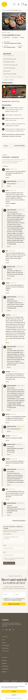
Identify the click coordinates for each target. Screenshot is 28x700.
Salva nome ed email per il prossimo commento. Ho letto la (14, 559)
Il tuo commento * (7, 534)
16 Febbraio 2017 (20, 296)
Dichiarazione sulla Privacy (17, 698)
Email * (5, 552)
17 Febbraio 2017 (11, 250)
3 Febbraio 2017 (14, 458)
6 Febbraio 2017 (19, 444)
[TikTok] (13, 630)
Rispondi (7, 177)
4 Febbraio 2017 (14, 435)
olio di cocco (12, 68)
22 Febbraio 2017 (12, 190)
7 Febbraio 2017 (14, 371)
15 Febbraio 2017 (20, 426)
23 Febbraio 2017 (13, 169)
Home (3, 10)
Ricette (6, 10)
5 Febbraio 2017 (13, 414)
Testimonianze (5, 648)
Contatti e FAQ (5, 668)
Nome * (4, 545)
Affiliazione (4, 671)
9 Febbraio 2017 (13, 282)
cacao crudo (15, 64)
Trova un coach (5, 650)
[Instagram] (6, 630)
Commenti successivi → (19, 520)
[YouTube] (10, 630)
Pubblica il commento (9, 563)
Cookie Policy (8, 698)
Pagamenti (4, 663)
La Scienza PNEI (5, 645)
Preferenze (14, 695)
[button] (26, 684)
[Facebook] (3, 630)
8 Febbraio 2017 (14, 314)
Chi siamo (4, 642)
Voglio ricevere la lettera (14, 604)
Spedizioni (4, 660)
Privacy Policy (12, 559)
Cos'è (3, 639)
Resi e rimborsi (5, 666)
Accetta (14, 691)
